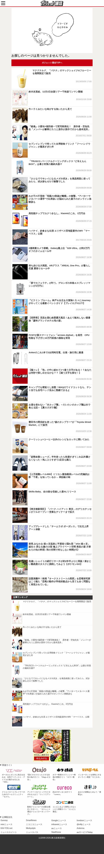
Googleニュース (58, 820)
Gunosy (4, 820)
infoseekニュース (59, 824)
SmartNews (31, 820)
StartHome (56, 832)
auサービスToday (85, 832)
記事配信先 (7, 817)
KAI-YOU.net (6, 828)
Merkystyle (31, 828)
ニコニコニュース (34, 824)
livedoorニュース (84, 820)
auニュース (56, 828)
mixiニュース (6, 824)
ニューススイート (9, 832)
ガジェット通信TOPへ (52, 63)
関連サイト (7, 765)
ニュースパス (32, 832)
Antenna (80, 828)
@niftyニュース (84, 824)
